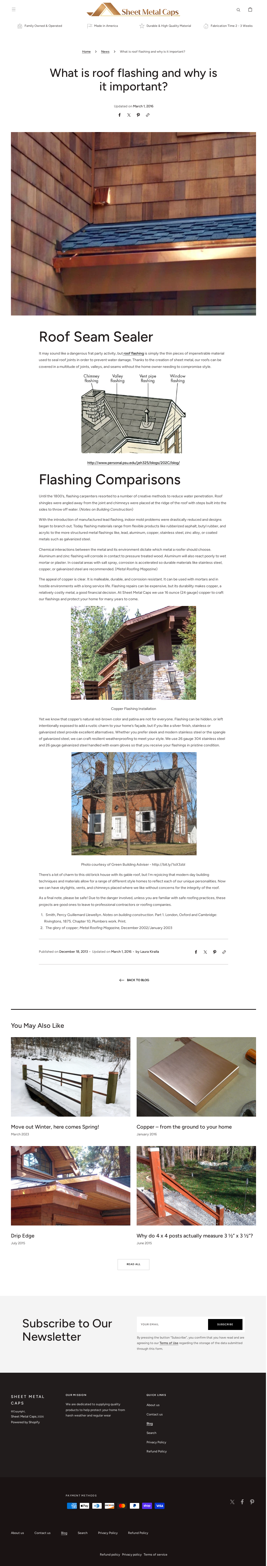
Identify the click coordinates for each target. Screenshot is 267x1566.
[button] (11, 9)
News (103, 51)
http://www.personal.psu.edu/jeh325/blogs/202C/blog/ (131, 463)
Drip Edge (21, 1236)
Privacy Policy (154, 1442)
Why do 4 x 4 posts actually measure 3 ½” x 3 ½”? (193, 1236)
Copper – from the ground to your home (182, 1127)
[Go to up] (256, 1559)
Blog (148, 1423)
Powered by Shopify (23, 1422)
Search (150, 1433)
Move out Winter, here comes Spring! (53, 1127)
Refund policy (108, 1554)
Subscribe (223, 1324)
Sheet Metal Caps (22, 1416)
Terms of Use (172, 1343)
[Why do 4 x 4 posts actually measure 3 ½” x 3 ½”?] (194, 1197)
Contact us (153, 1414)
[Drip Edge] (69, 1197)
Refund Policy (155, 1451)
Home (84, 51)
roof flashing (131, 353)
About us (151, 1405)
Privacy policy (129, 1554)
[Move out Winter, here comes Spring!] (69, 1088)
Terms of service (153, 1554)
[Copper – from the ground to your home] (194, 1088)
